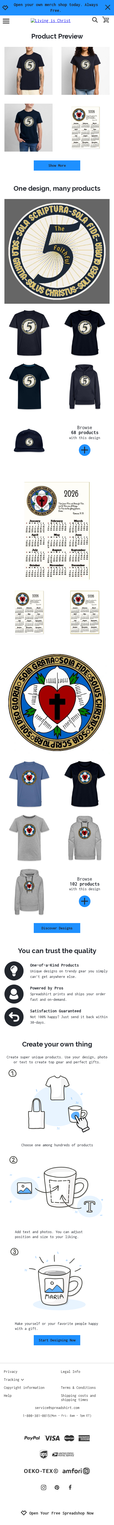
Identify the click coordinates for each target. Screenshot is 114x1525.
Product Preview (57, 36)
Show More (57, 165)
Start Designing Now (57, 1340)
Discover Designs (57, 928)
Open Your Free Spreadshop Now (61, 1513)
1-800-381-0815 (57, 1416)
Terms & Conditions (78, 1388)
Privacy (10, 1372)
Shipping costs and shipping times (78, 1398)
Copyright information (24, 1388)
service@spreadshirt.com (57, 1408)
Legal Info (70, 1372)
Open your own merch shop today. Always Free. (56, 7)
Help (8, 1396)
